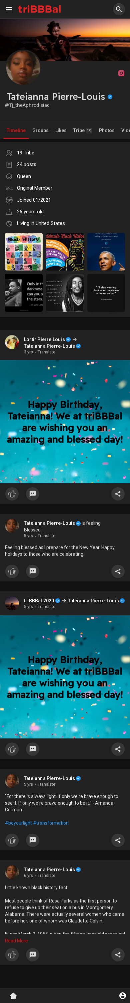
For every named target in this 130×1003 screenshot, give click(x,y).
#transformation (51, 822)
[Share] (118, 494)
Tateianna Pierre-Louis (49, 346)
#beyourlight (18, 822)
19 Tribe (25, 153)
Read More (16, 940)
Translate (46, 352)
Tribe (82, 130)
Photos (107, 130)
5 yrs (28, 535)
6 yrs (28, 875)
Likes (61, 130)
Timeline (16, 130)
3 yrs (28, 352)
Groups (40, 130)
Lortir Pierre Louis (44, 339)
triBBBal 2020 (39, 600)
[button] (119, 9)
